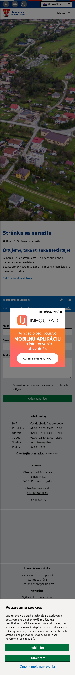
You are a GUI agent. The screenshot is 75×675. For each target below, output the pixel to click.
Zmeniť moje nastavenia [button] (37, 666)
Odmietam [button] (37, 658)
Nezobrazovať (49, 311)
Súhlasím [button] (37, 647)
